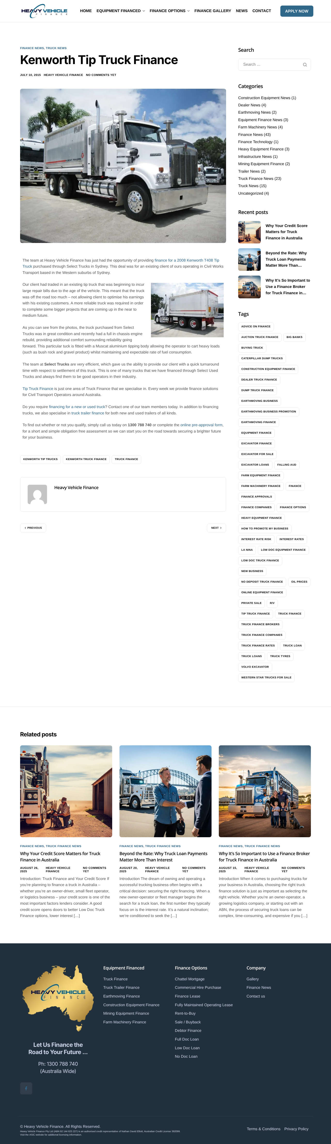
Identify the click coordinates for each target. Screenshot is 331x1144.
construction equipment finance (268, 369)
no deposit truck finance (262, 581)
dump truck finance (257, 390)
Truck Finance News (255, 179)
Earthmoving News (254, 112)
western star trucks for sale (266, 677)
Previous (34, 528)
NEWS (242, 11)
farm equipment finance (260, 475)
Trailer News (249, 171)
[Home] (44, 11)
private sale (251, 603)
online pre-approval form (201, 425)
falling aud (286, 464)
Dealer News (249, 105)
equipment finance (256, 433)
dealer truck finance (259, 379)
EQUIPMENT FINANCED (119, 11)
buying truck (252, 347)
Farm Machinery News (257, 127)
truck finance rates (258, 645)
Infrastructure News (255, 157)
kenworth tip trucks (40, 459)
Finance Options (191, 968)
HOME (86, 11)
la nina (247, 550)
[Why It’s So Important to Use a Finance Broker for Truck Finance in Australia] (265, 791)
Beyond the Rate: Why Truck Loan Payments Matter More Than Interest (163, 857)
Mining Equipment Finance (261, 164)
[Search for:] (274, 65)
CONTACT (261, 11)
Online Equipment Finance (262, 592)
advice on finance (256, 326)
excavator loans (255, 464)
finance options (293, 507)
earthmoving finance (258, 422)
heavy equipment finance (261, 518)
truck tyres (280, 656)
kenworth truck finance (86, 459)
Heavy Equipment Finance (261, 149)
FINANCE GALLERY (212, 11)
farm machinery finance (261, 486)
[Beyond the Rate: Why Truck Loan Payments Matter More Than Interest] (165, 791)
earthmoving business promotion (268, 411)
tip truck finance (255, 613)
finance (295, 486)
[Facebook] (26, 1088)
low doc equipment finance (283, 550)
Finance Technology (255, 142)
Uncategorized (250, 193)
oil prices (299, 581)
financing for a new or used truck (77, 407)
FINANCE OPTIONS (168, 11)
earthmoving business (259, 401)
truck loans (251, 656)
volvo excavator (255, 667)
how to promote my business (264, 528)
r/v (272, 603)
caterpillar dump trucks (262, 358)
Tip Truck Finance (38, 389)
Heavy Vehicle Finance (63, 75)
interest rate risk (256, 539)
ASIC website (36, 1135)
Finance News (32, 48)
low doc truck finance (260, 560)
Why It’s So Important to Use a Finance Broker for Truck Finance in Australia (264, 857)
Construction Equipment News (264, 98)
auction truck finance (259, 337)
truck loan (292, 645)
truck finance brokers (260, 624)
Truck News (56, 48)
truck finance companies (261, 635)
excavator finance (256, 443)
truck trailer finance (87, 413)
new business (252, 571)
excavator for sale (257, 454)
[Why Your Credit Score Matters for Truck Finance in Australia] (66, 791)
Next (215, 528)
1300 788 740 (62, 1064)
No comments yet (101, 75)
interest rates (292, 539)
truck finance (126, 459)
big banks (295, 337)
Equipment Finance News (260, 120)
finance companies (256, 507)
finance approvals (256, 496)
